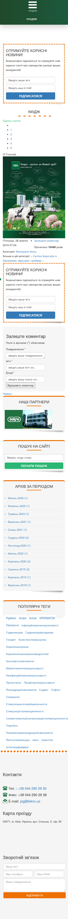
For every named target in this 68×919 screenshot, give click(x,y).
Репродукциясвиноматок (21, 690)
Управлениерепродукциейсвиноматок (29, 732)
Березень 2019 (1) (19, 577)
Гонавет (11, 639)
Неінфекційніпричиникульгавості (26, 675)
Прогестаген (13, 682)
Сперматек (13, 697)
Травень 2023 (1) (18, 514)
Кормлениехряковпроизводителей (27, 654)
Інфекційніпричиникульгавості (40, 625)
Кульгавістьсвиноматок (20, 661)
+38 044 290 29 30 (32, 788)
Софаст (56, 690)
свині (35, 740)
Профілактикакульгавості (39, 682)
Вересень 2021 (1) (19, 522)
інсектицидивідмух (17, 747)
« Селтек (36, 256)
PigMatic (11, 618)
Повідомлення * (16, 349)
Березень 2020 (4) (19, 561)
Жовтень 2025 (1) (18, 506)
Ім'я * (9, 361)
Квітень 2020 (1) (17, 553)
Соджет (43, 690)
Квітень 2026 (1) (17, 498)
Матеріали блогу (26, 251)
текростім (47, 740)
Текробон (12, 725)
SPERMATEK (47, 618)
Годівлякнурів (14, 632)
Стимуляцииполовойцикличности (26, 704)
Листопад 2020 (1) (19, 545)
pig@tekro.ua (30, 801)
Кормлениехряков (17, 647)
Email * (10, 373)
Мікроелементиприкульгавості (24, 668)
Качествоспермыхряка (32, 639)
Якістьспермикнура (18, 740)
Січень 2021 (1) (17, 529)
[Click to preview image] (34, 197)
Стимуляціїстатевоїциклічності (24, 711)
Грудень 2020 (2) (18, 537)
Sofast (33, 618)
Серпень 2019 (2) (18, 569)
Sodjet (22, 618)
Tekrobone (12, 625)
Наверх (7, 393)
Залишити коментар (46, 240)
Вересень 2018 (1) (19, 585)
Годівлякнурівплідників (39, 632)
